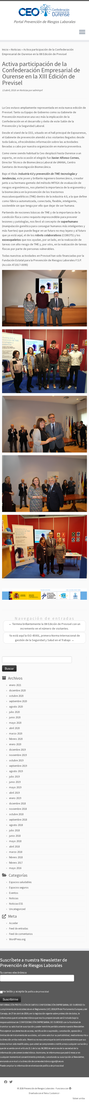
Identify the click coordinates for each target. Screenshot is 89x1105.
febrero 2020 (16, 739)
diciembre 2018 (17, 803)
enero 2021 (15, 685)
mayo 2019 (15, 787)
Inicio (5, 49)
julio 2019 (14, 776)
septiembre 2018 (18, 819)
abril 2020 (14, 728)
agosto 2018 (16, 825)
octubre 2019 (16, 760)
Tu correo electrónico (13, 972)
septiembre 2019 (18, 766)
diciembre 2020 (17, 690)
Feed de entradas (18, 928)
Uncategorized (17, 909)
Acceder (13, 923)
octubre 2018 (16, 814)
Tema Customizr (51, 1093)
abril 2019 (14, 792)
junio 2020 (14, 717)
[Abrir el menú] (82, 32)
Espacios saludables (20, 882)
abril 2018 (14, 846)
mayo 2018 (15, 841)
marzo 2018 (15, 852)
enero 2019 (15, 798)
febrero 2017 (16, 862)
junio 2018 (14, 836)
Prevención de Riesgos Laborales (39, 1088)
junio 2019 (14, 782)
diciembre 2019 (17, 749)
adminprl (37, 90)
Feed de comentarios (20, 934)
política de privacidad (38, 991)
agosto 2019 (16, 771)
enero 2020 (15, 744)
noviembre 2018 (18, 809)
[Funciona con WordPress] (70, 1087)
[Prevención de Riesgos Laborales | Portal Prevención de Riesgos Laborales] (44, 10)
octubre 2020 (16, 696)
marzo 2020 (15, 733)
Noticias (16, 49)
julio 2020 (14, 712)
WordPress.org (17, 939)
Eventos (13, 893)
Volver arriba (79, 1098)
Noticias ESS (16, 903)
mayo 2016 (15, 868)
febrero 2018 (16, 857)
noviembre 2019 (18, 755)
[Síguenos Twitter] (11, 1082)
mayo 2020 (15, 723)
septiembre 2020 (18, 701)
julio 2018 (14, 830)
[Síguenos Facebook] (6, 1082)
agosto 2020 (16, 706)
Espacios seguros (18, 887)
